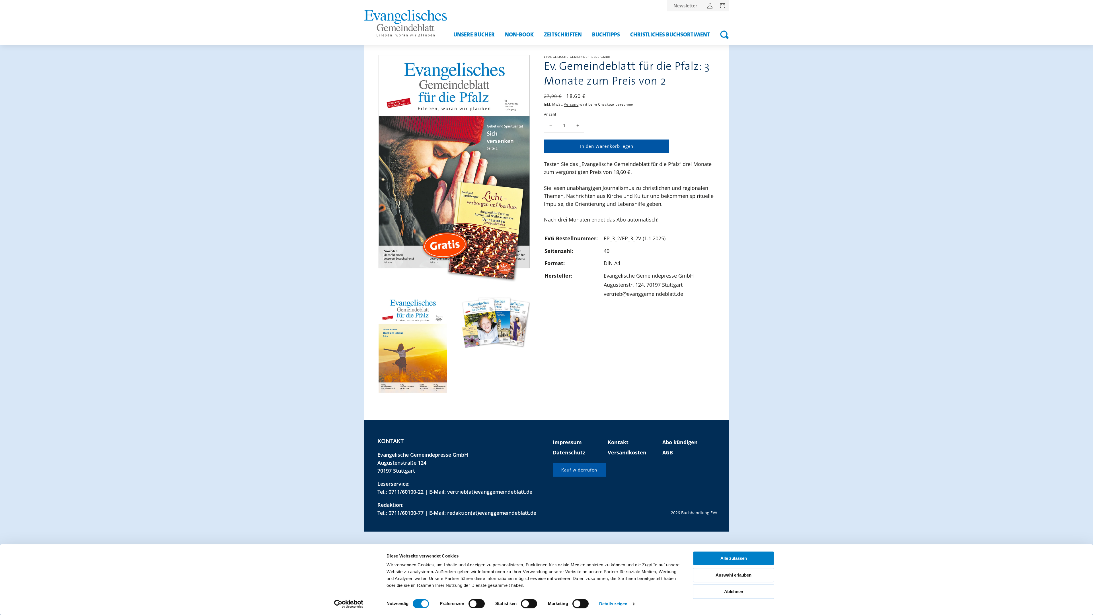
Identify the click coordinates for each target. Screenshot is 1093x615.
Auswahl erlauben (733, 575)
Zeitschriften (563, 35)
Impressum (567, 442)
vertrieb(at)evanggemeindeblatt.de (489, 491)
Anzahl (550, 114)
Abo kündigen (680, 442)
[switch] (477, 603)
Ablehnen (733, 591)
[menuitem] (685, 5)
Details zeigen (613, 603)
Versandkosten (627, 452)
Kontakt (618, 442)
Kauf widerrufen (579, 470)
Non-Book (519, 35)
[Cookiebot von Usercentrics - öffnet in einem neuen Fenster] (349, 604)
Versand (571, 104)
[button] (724, 34)
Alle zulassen (733, 558)
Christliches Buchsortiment (670, 35)
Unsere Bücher (474, 35)
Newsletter (685, 6)
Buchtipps (606, 35)
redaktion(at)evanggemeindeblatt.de (491, 512)
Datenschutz (569, 452)
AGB (667, 452)
